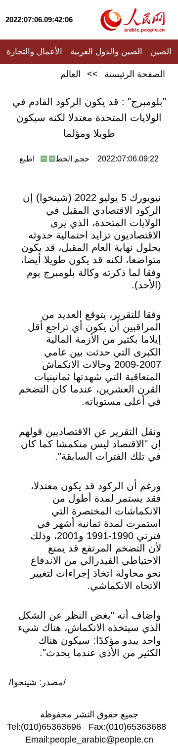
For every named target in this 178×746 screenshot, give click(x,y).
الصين (161, 51)
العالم (70, 74)
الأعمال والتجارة (34, 51)
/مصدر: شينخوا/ (37, 682)
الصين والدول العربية (106, 51)
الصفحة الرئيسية (134, 74)
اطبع (27, 159)
